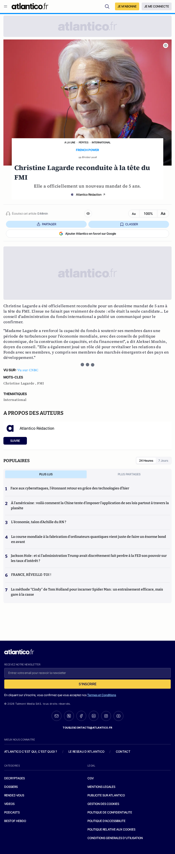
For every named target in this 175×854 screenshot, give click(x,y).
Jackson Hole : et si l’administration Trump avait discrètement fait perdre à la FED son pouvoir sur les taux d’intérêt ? (89, 558)
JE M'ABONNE (127, 6)
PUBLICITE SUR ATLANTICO (106, 795)
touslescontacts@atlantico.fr (87, 727)
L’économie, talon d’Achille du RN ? (38, 522)
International (101, 142)
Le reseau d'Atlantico (86, 751)
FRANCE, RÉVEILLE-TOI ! (31, 575)
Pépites (83, 142)
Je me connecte (156, 6)
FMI (40, 383)
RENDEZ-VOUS (14, 795)
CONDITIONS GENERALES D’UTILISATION (115, 838)
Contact (123, 751)
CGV (91, 778)
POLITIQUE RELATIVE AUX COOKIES (111, 829)
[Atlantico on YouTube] (118, 716)
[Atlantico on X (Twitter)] (69, 716)
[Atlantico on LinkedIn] (94, 716)
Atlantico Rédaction (89, 194)
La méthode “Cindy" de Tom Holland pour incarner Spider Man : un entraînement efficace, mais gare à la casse (87, 591)
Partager (49, 224)
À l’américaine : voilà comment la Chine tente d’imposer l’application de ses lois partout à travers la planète (90, 505)
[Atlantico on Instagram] (106, 716)
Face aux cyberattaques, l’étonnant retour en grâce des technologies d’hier (69, 488)
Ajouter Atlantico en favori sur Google (90, 233)
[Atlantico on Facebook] (81, 716)
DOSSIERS (11, 787)
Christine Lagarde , (20, 383)
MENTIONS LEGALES (101, 787)
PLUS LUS (46, 474)
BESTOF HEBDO (15, 821)
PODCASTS (12, 812)
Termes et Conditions (101, 695)
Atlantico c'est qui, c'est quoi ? (30, 751)
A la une (69, 142)
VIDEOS (9, 804)
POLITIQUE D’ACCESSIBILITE (106, 821)
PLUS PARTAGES (129, 474)
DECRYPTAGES (14, 778)
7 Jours (163, 460)
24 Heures (146, 460)
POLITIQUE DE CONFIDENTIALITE (110, 812)
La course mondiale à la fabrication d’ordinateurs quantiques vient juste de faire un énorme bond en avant (88, 539)
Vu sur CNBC (27, 370)
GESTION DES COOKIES (103, 804)
